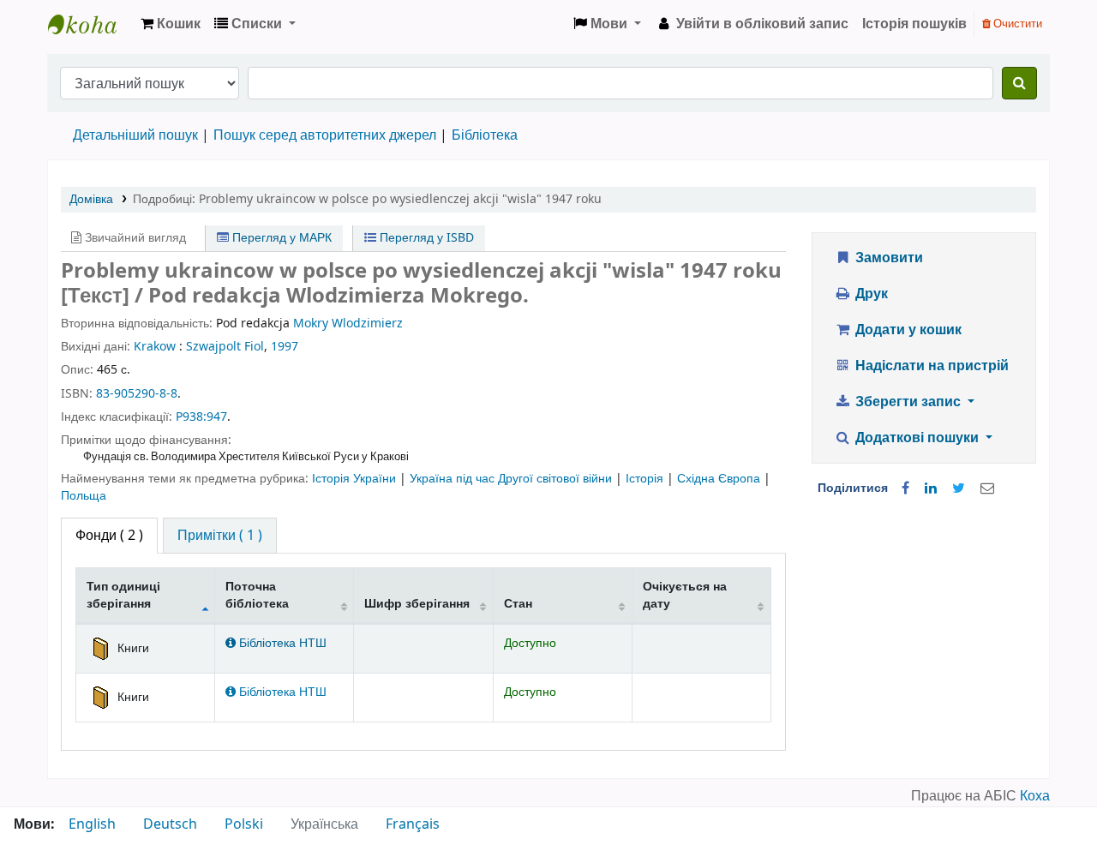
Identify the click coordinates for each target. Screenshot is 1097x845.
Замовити (887, 258)
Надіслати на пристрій (930, 366)
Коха (1035, 796)
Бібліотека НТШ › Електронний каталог (91, 24)
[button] (170, 24)
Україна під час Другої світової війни (512, 479)
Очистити (1016, 23)
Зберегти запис (908, 402)
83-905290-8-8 (136, 394)
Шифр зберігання (417, 604)
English (92, 824)
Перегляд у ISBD (425, 238)
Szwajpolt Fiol (225, 347)
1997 (284, 347)
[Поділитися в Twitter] (958, 488)
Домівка (91, 199)
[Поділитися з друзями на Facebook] (905, 488)
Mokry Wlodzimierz (348, 324)
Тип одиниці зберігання (123, 595)
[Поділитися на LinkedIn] (930, 488)
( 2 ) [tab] (109, 535)
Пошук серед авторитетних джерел (324, 135)
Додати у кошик (907, 330)
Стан (518, 604)
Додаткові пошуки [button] (917, 438)
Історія (646, 479)
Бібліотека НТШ (281, 643)
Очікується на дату (685, 595)
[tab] (220, 536)
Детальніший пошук (135, 135)
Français (413, 824)
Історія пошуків (914, 24)
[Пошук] (1019, 83)
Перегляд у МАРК (280, 238)
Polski (244, 824)
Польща (83, 496)
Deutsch (170, 824)
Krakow (155, 347)
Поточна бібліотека (257, 595)
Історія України (355, 479)
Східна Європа (720, 479)
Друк (870, 294)
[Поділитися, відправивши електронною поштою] (987, 488)
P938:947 (201, 417)
